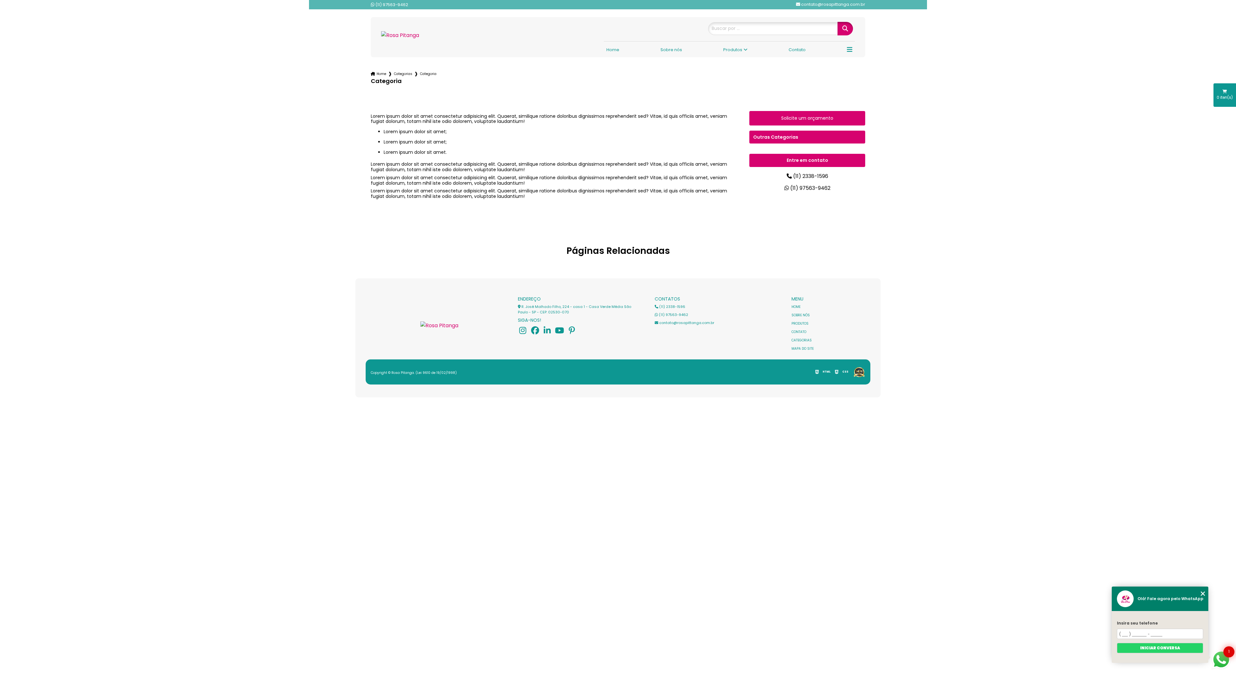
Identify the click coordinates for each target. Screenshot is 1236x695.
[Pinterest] (571, 330)
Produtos (732, 50)
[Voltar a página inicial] (407, 35)
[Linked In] (547, 330)
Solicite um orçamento (807, 118)
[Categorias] (849, 50)
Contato (797, 50)
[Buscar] (838, 28)
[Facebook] (535, 330)
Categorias (403, 73)
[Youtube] (559, 330)
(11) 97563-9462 (391, 5)
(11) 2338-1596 (810, 176)
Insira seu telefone (1137, 623)
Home (612, 50)
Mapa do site (802, 348)
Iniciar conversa (1160, 648)
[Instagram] (523, 330)
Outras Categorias (775, 137)
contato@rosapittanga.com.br (686, 322)
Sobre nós (671, 50)
